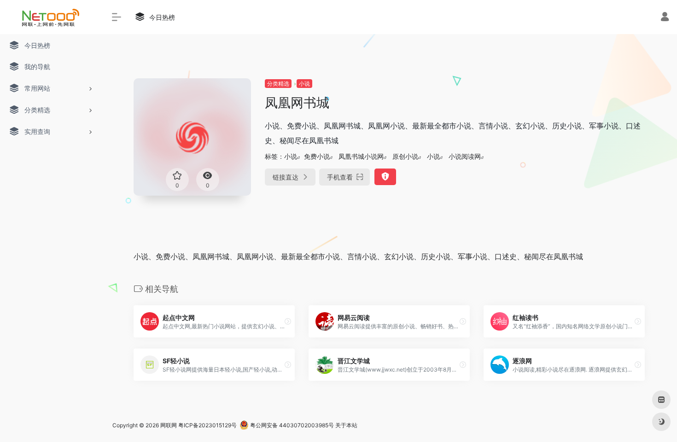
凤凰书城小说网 (361, 156)
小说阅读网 (465, 156)
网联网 (168, 425)
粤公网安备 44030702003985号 (291, 425)
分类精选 (278, 83)
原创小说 (405, 156)
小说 (304, 83)
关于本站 (346, 425)
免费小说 (317, 156)
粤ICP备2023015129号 (207, 425)
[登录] (665, 17)
